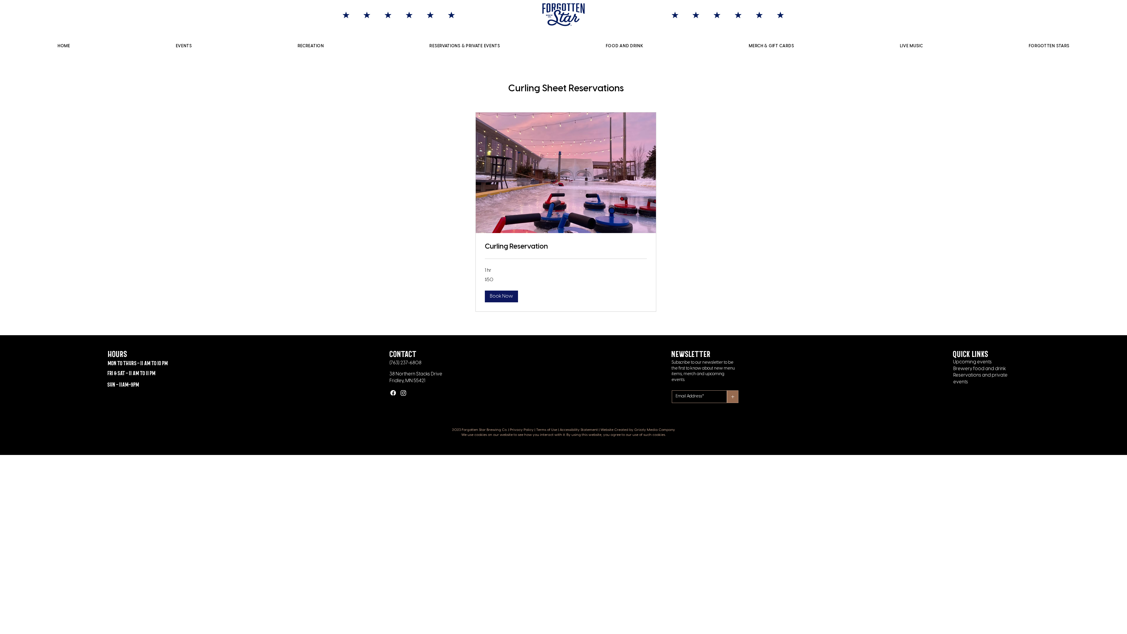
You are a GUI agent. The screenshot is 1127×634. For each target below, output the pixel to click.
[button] (501, 296)
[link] (566, 247)
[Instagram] (403, 393)
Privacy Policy (522, 430)
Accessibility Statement (579, 430)
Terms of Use (546, 430)
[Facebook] (393, 393)
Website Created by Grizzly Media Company (637, 430)
